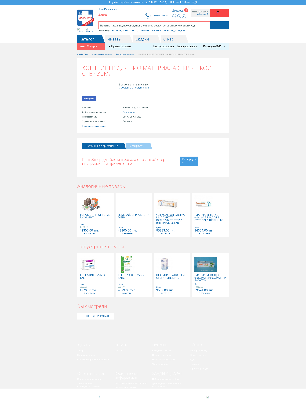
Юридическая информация (127, 375)
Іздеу (192, 359)
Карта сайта (128, 396)
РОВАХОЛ (156, 30)
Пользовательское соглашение (131, 383)
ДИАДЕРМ (180, 30)
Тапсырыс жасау (187, 46)
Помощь (159, 344)
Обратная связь (91, 373)
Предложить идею (86, 391)
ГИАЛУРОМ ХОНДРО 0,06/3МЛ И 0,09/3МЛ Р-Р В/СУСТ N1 (210, 278)
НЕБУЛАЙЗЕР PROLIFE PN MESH (133, 216)
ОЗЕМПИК (144, 30)
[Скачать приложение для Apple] (80, 30)
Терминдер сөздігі (199, 368)
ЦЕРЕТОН (168, 30)
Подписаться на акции (89, 379)
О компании (109, 396)
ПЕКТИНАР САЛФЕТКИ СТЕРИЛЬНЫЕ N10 (170, 276)
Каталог (87, 39)
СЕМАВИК (116, 30)
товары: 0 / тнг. (200, 12)
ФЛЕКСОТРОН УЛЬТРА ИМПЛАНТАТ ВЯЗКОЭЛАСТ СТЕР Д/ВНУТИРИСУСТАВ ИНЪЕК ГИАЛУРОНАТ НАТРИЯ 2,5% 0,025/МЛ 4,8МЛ (170, 222)
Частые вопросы (160, 364)
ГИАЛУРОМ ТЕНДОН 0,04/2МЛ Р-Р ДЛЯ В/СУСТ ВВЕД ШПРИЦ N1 (209, 217)
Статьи (118, 350)
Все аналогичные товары (94, 126)
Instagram (89, 98)
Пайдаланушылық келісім (165, 379)
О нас (168, 39)
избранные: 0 (202, 14)
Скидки (142, 39)
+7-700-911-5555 (154, 2)
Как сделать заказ (163, 46)
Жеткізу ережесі (198, 355)
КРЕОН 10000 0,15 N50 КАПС (131, 276)
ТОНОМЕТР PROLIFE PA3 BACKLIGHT (95, 216)
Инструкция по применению (101, 146)
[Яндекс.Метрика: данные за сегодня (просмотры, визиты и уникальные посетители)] (216, 397)
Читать (114, 39)
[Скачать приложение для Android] (90, 30)
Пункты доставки (121, 46)
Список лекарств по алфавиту (93, 359)
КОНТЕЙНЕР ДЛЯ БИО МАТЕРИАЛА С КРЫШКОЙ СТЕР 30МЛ (99, 316)
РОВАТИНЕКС (130, 30)
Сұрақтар (194, 364)
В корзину (89, 233)
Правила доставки (161, 355)
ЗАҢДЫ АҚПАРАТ (167, 373)
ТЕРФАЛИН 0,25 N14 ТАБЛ (92, 276)
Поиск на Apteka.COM (163, 359)
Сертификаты (136, 146)
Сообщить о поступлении (134, 87)
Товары (81, 350)
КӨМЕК (196, 344)
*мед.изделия (129, 112)
